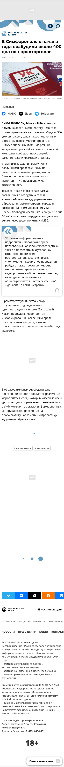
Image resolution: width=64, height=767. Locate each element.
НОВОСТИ (8, 632)
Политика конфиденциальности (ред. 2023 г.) (29, 671)
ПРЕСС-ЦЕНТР (26, 632)
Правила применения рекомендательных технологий (27, 676)
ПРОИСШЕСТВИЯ (43, 622)
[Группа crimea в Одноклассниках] (48, 595)
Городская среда (22, 448)
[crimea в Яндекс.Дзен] (34, 595)
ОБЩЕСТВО (24, 622)
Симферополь (42, 448)
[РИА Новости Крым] (14, 34)
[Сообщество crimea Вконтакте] (21, 595)
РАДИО (43, 632)
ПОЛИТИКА (9, 622)
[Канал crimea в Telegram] (8, 595)
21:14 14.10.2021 (9, 57)
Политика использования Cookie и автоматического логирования (22, 666)
